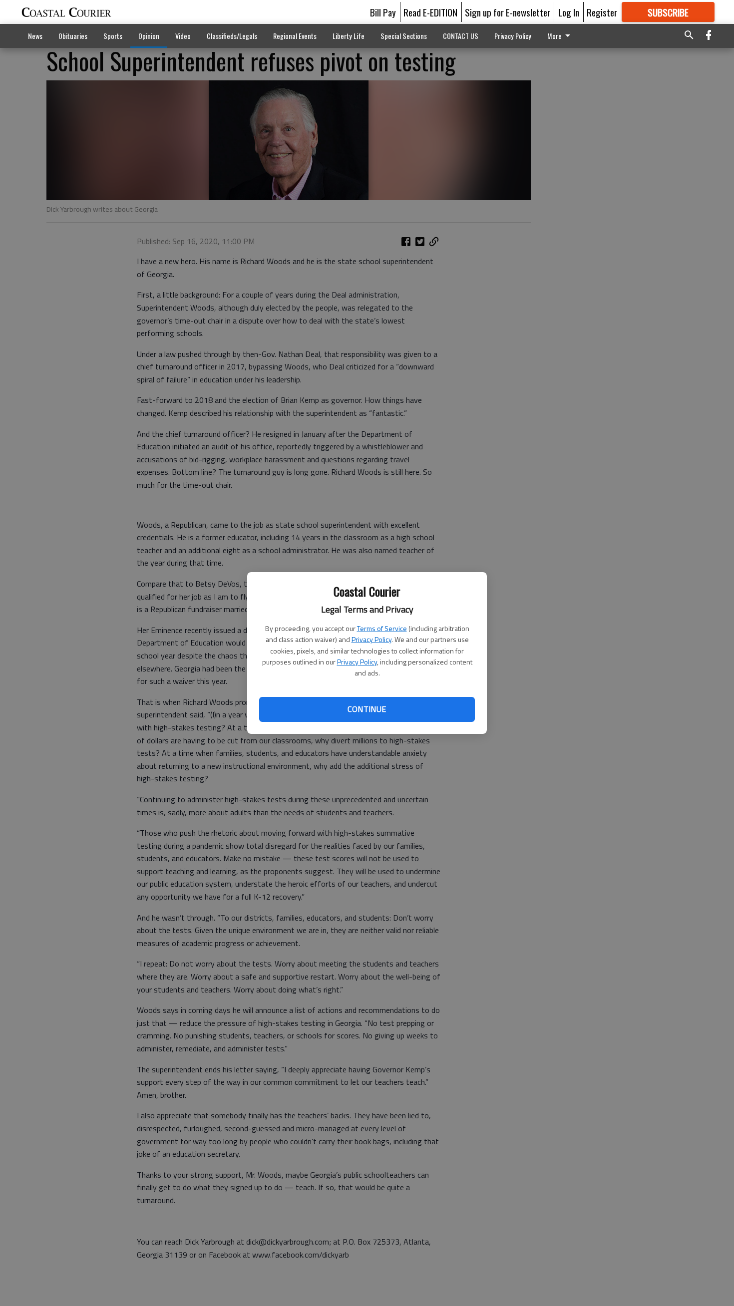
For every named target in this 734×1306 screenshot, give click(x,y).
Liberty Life (349, 35)
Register (602, 11)
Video (183, 35)
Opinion (148, 35)
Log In (568, 11)
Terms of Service (382, 628)
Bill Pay (383, 11)
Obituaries (72, 35)
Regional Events (295, 35)
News (35, 35)
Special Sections (403, 35)
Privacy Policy (371, 639)
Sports (112, 35)
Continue (367, 709)
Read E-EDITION (430, 11)
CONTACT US (460, 35)
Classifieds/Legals (232, 35)
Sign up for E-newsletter (507, 11)
